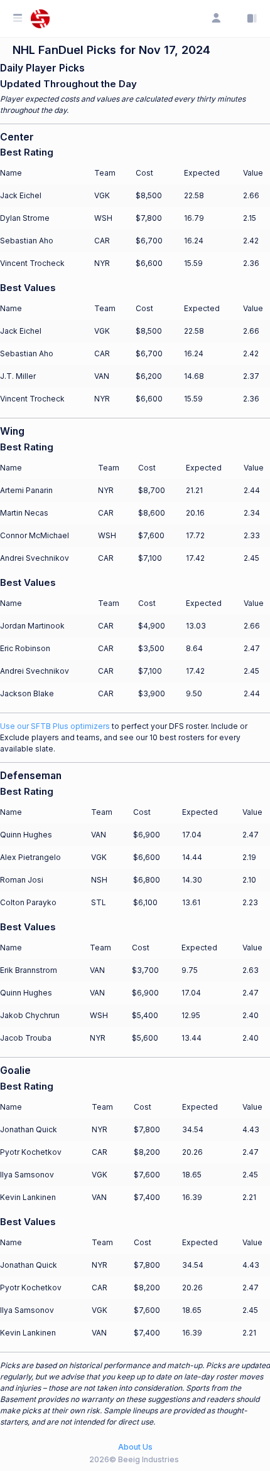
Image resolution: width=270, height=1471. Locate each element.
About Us (135, 1447)
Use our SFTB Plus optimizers (55, 726)
